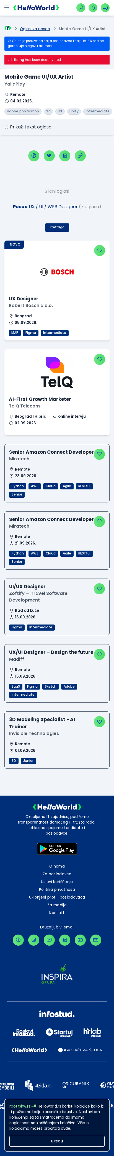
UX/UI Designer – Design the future (51, 652)
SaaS (16, 686)
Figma (30, 333)
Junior (28, 760)
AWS (34, 486)
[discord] (80, 940)
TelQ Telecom (24, 406)
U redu (57, 1141)
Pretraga (57, 227)
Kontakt (56, 912)
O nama (57, 866)
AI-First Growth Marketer (40, 399)
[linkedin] (64, 155)
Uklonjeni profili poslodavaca (57, 897)
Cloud (51, 486)
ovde (65, 1128)
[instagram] (33, 940)
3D (14, 760)
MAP (14, 333)
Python (18, 486)
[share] (80, 155)
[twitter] (49, 155)
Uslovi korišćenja (57, 881)
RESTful (84, 486)
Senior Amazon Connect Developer (51, 452)
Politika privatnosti (57, 889)
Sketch (50, 686)
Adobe (69, 686)
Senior (17, 494)
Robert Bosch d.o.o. (31, 305)
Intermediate (54, 333)
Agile (67, 486)
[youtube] (49, 940)
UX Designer (23, 298)
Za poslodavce (57, 874)
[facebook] (33, 155)
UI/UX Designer (27, 586)
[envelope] (95, 940)
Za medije (57, 905)
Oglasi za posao (35, 29)
